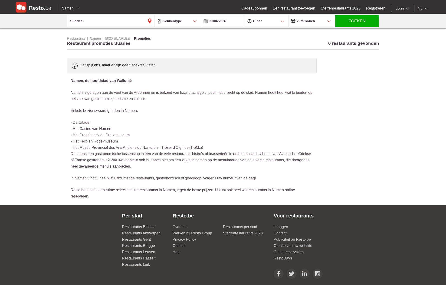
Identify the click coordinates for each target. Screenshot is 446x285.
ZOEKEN (357, 21)
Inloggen (281, 227)
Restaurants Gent (136, 239)
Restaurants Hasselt (138, 258)
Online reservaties (289, 252)
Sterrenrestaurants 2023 (243, 233)
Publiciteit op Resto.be (292, 239)
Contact (179, 246)
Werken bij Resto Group (192, 233)
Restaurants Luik (136, 264)
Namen (68, 8)
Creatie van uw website (293, 246)
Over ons (180, 227)
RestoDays (283, 258)
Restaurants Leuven (138, 252)
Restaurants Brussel (138, 227)
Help (176, 252)
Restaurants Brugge (138, 246)
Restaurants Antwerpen (141, 233)
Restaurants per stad (240, 227)
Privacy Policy (184, 239)
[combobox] (403, 8)
